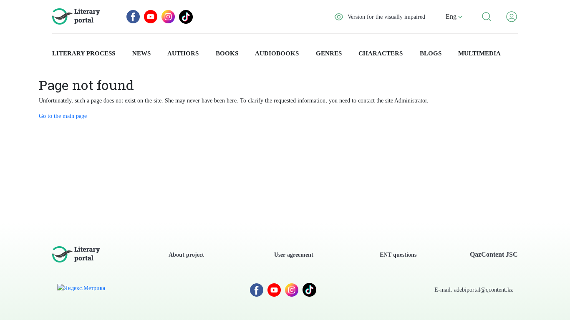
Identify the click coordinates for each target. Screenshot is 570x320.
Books (227, 53)
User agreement (293, 255)
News (141, 53)
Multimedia (479, 53)
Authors (183, 53)
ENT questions (398, 255)
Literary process (83, 53)
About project (186, 255)
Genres (329, 53)
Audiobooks (277, 53)
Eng (452, 16)
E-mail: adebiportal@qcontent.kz (473, 290)
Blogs (430, 53)
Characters (380, 53)
